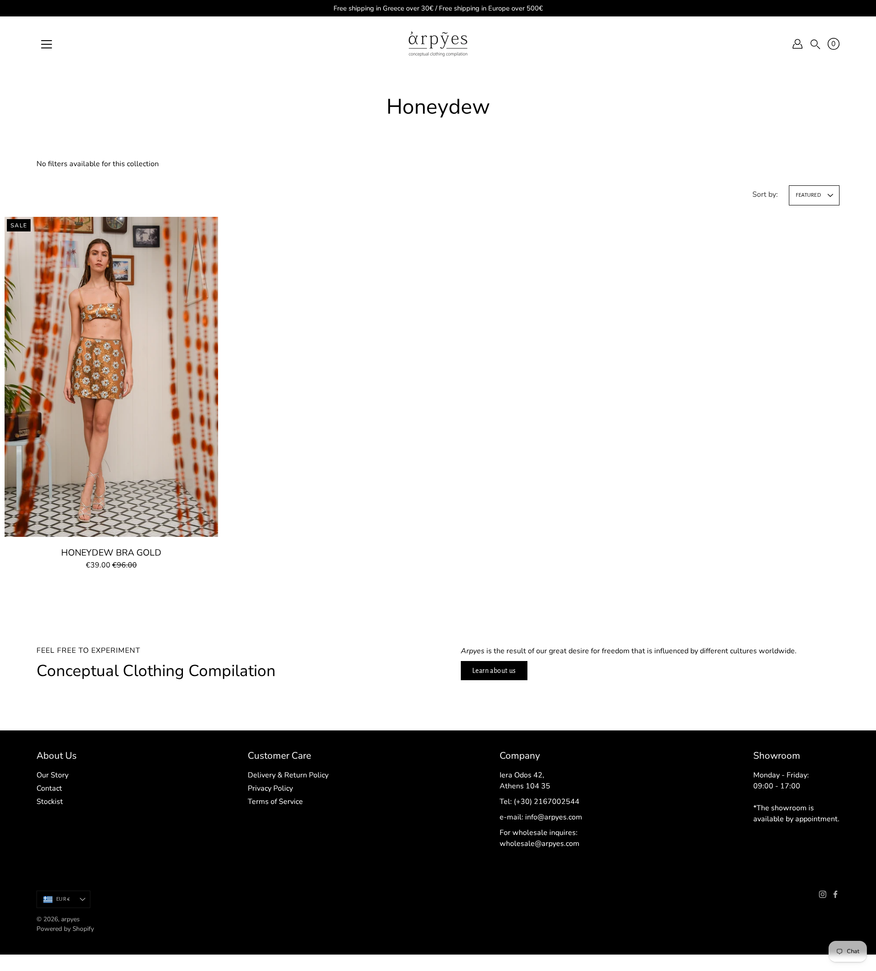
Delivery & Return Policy (288, 775)
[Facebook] (835, 894)
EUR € (63, 899)
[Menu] (46, 44)
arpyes (70, 919)
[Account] (797, 44)
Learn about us (494, 670)
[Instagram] (823, 894)
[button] (815, 44)
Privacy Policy (270, 788)
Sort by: (765, 194)
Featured (808, 195)
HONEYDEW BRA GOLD (111, 552)
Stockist (49, 802)
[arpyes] (438, 44)
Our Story (52, 775)
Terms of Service (275, 802)
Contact (49, 788)
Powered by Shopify (65, 928)
